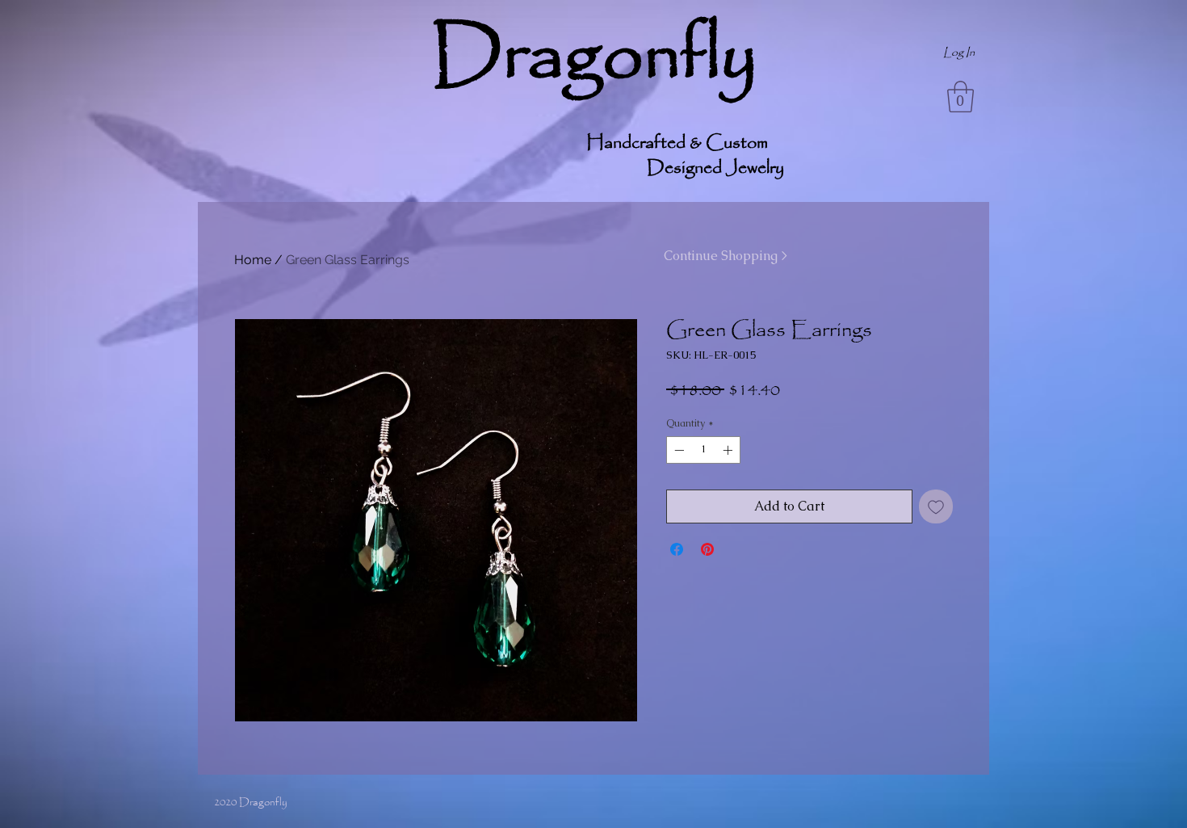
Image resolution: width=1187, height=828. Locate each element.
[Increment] (729, 450)
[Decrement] (677, 450)
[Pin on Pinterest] (707, 549)
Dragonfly (594, 57)
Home (252, 259)
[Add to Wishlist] (936, 506)
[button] (960, 96)
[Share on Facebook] (676, 549)
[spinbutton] (703, 450)
